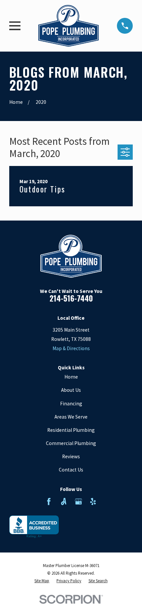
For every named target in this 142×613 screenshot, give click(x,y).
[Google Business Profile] (78, 501)
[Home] (68, 25)
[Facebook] (49, 501)
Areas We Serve (71, 417)
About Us (71, 390)
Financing (71, 403)
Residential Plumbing (71, 430)
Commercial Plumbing (71, 443)
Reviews (71, 456)
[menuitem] (41, 581)
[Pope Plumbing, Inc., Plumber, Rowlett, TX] (34, 526)
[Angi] (63, 501)
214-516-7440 (71, 298)
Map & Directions (71, 348)
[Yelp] (93, 501)
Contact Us (71, 470)
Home (71, 377)
